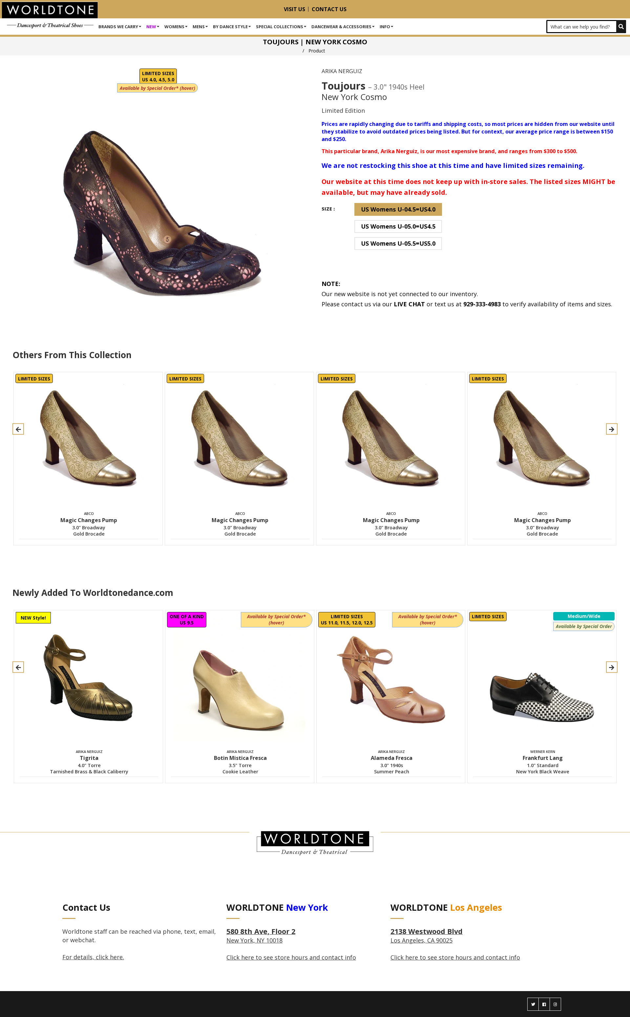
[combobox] (586, 26)
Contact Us (329, 9)
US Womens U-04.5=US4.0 (398, 209)
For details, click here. (93, 957)
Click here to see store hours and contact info (291, 957)
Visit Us (294, 9)
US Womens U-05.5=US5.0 (398, 243)
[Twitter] (533, 1004)
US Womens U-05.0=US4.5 (398, 226)
